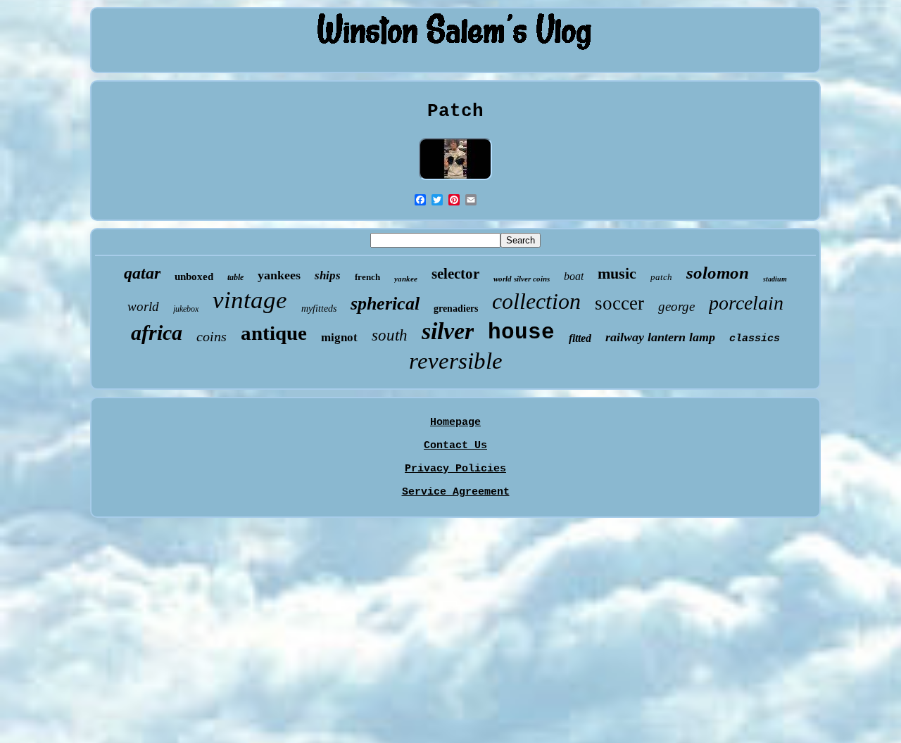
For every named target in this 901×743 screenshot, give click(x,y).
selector (455, 273)
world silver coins (521, 278)
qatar (142, 273)
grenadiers (456, 308)
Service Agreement (456, 492)
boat (574, 276)
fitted (580, 338)
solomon (717, 272)
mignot (339, 337)
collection (536, 301)
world (143, 306)
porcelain (746, 303)
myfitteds (318, 308)
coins (211, 336)
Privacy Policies (455, 469)
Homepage (455, 422)
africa (156, 332)
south (390, 335)
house (521, 332)
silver (448, 331)
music (617, 273)
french (367, 277)
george (676, 306)
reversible (456, 361)
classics (754, 339)
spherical (385, 303)
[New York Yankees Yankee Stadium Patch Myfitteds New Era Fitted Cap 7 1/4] (455, 181)
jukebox (186, 309)
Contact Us (455, 446)
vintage (250, 300)
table (235, 277)
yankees (279, 275)
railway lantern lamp (660, 337)
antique (274, 333)
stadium (775, 279)
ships (328, 275)
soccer (619, 303)
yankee (405, 278)
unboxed (194, 276)
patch (661, 277)
